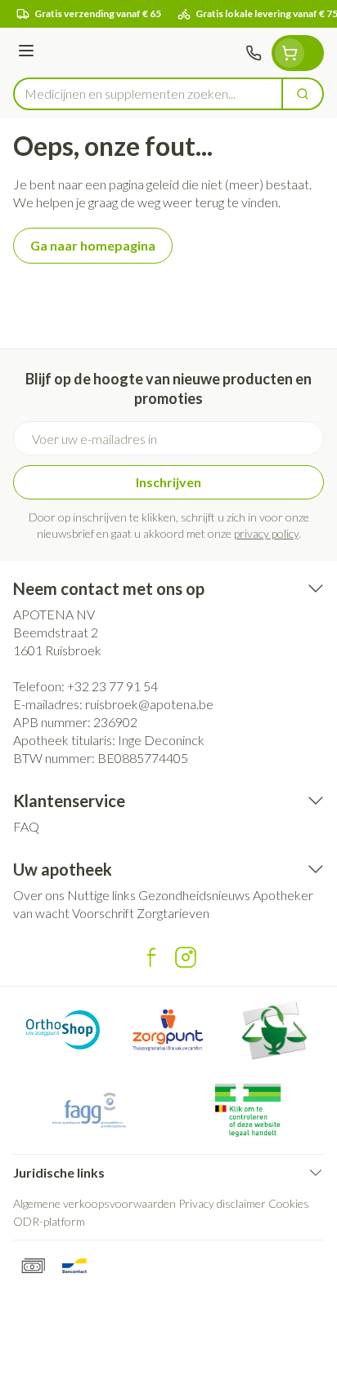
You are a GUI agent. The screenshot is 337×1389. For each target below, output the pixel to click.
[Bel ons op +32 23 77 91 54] (253, 53)
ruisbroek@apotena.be (149, 704)
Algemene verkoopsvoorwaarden (94, 1203)
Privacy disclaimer (222, 1203)
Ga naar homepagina (92, 245)
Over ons (39, 895)
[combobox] (148, 94)
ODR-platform (49, 1221)
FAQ (26, 826)
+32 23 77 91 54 (112, 686)
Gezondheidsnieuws (194, 895)
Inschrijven (168, 482)
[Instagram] (185, 957)
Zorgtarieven (173, 913)
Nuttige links (101, 895)
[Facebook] (151, 957)
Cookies (288, 1203)
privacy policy (266, 533)
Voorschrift (103, 913)
